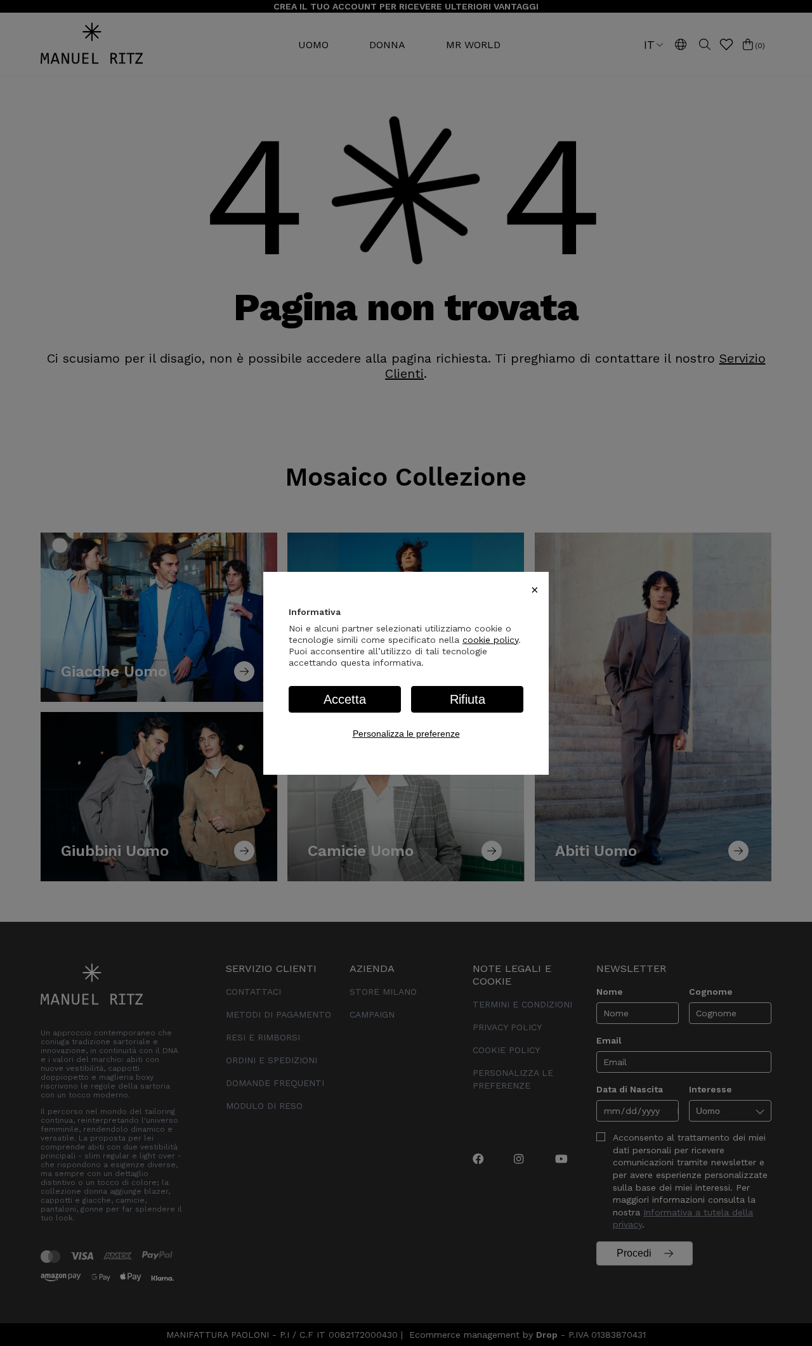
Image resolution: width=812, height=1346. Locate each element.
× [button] (535, 590)
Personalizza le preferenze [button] (406, 733)
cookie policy (490, 640)
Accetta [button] (345, 699)
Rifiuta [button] (467, 699)
